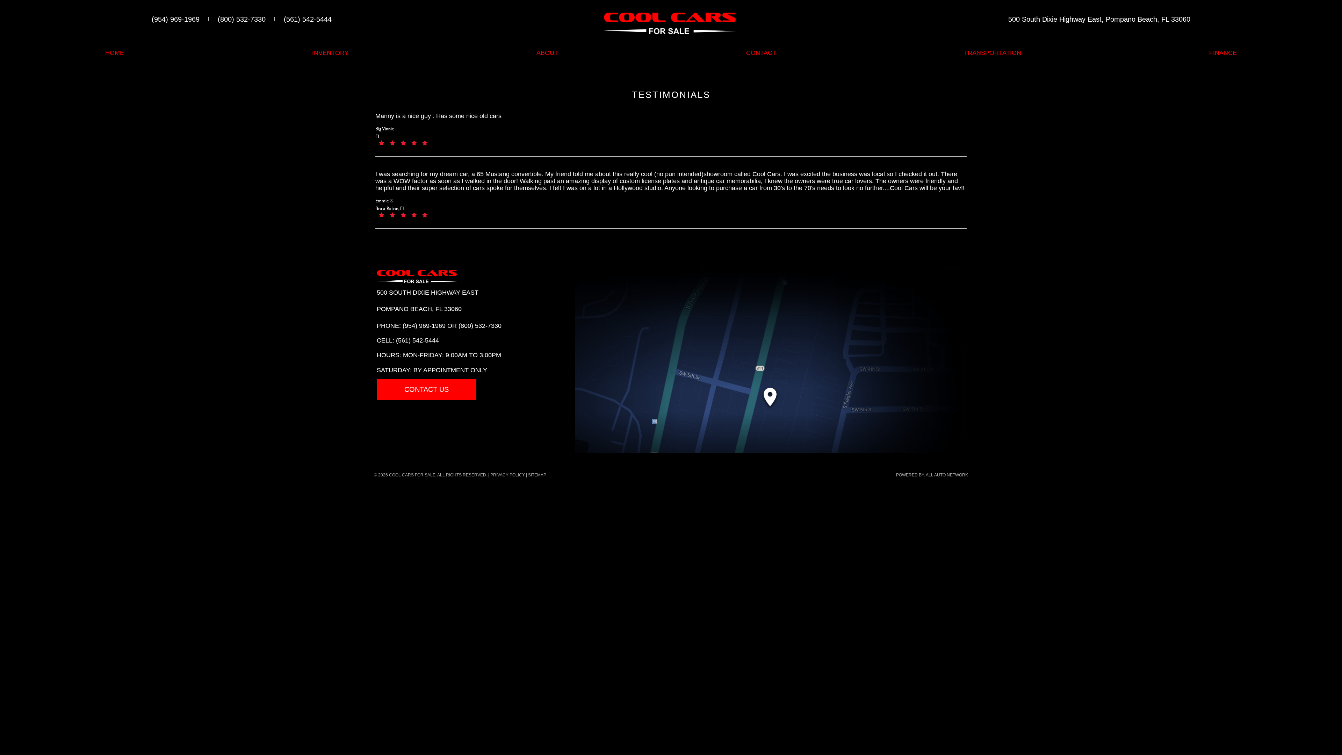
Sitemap (537, 475)
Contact (761, 52)
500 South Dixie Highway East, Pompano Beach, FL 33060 (1099, 19)
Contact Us (426, 389)
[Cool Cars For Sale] (670, 22)
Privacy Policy (507, 475)
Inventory (330, 52)
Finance (1223, 52)
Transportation (992, 52)
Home (114, 52)
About (547, 52)
